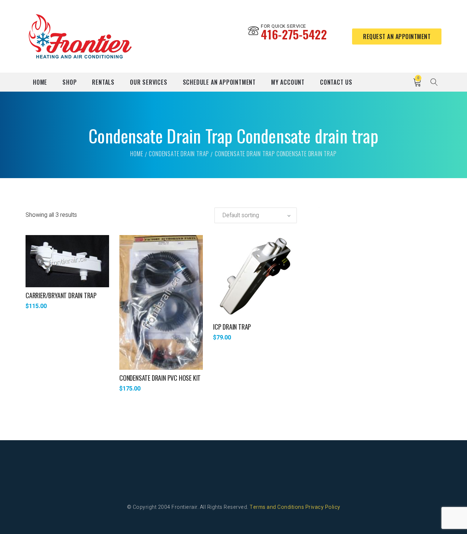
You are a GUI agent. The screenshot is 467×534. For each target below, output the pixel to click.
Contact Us (336, 82)
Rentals (103, 82)
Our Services (148, 82)
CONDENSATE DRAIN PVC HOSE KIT (160, 378)
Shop (69, 82)
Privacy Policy (322, 507)
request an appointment (397, 36)
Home (40, 82)
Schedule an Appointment (219, 82)
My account (288, 82)
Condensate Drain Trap (179, 153)
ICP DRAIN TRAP (232, 326)
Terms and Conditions (277, 507)
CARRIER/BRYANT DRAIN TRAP (61, 295)
